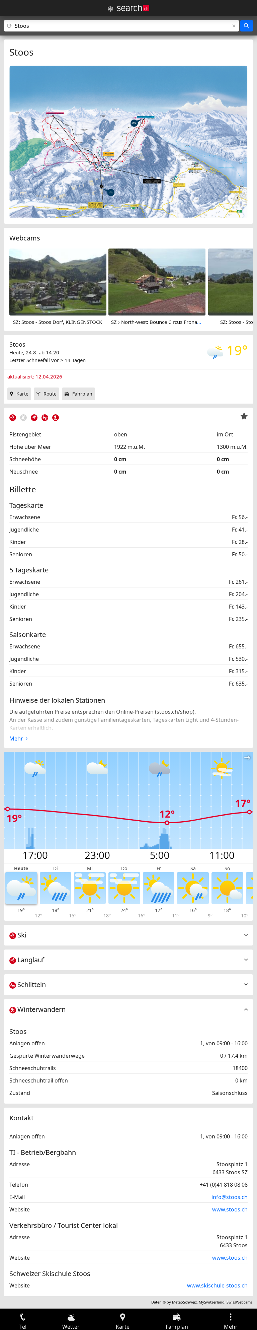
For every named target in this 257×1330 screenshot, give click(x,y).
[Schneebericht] (110, 9)
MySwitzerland (212, 1302)
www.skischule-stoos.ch (217, 1285)
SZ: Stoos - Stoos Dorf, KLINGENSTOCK (57, 322)
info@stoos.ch (229, 1197)
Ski (21, 934)
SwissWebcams (239, 1302)
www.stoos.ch (230, 1209)
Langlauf (30, 959)
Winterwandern (41, 1009)
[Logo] (133, 8)
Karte (22, 394)
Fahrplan (82, 394)
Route (50, 394)
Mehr (16, 738)
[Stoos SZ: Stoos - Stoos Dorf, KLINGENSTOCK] (57, 281)
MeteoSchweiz (184, 1302)
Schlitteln (31, 984)
